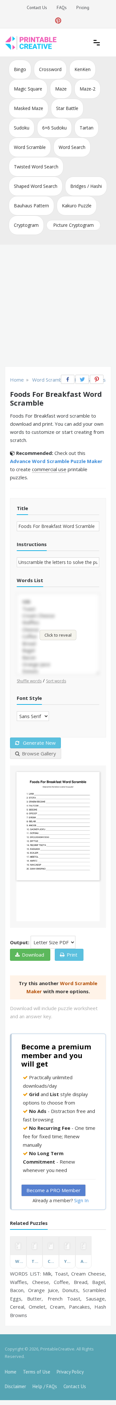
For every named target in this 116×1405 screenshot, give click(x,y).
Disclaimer (15, 1386)
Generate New (39, 742)
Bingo (20, 69)
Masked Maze (28, 108)
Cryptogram (26, 225)
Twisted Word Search (36, 167)
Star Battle (67, 108)
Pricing (82, 7)
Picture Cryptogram (73, 225)
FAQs (62, 7)
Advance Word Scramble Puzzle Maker (56, 461)
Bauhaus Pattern (31, 205)
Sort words (56, 681)
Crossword (50, 69)
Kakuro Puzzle (77, 205)
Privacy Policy (70, 1372)
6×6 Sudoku (54, 128)
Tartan (86, 128)
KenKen (82, 69)
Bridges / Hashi (86, 186)
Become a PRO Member (53, 1190)
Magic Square (28, 89)
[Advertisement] (58, 306)
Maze (61, 89)
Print (72, 954)
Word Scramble (30, 147)
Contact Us (37, 7)
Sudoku (21, 128)
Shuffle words (29, 681)
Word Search (72, 147)
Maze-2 (87, 89)
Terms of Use (36, 1372)
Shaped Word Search (35, 186)
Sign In (81, 1200)
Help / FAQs (45, 1386)
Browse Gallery (39, 753)
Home (10, 1372)
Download (33, 954)
